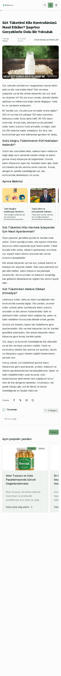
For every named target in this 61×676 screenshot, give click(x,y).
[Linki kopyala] (32, 400)
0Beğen (52, 410)
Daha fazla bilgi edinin (17, 507)
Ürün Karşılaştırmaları (46, 40)
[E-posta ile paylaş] (26, 400)
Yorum (54, 432)
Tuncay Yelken (5, 40)
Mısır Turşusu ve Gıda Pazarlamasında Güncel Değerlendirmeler (21, 479)
